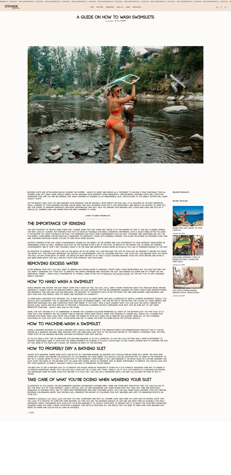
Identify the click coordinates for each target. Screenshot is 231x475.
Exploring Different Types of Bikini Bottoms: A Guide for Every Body (186, 260)
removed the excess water (116, 274)
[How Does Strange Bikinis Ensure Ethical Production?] (188, 277)
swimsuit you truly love (50, 399)
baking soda (34, 305)
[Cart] (225, 7)
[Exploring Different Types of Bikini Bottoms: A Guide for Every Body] (188, 245)
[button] (92, 7)
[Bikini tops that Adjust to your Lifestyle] (188, 216)
